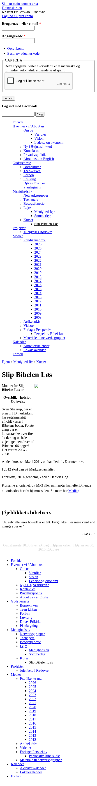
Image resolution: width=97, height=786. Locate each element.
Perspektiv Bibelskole (49, 334)
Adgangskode (13, 36)
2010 (38, 309)
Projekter (19, 228)
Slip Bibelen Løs (46, 224)
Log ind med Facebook (19, 106)
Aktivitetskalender (36, 346)
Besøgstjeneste (33, 203)
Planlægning (32, 187)
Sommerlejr (42, 216)
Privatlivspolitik (34, 155)
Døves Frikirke (34, 183)
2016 (38, 285)
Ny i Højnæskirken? (37, 146)
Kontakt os (31, 151)
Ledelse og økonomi (48, 142)
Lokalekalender (34, 350)
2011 (37, 305)
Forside (18, 122)
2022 (38, 260)
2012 (38, 301)
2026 (38, 244)
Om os (28, 130)
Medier (18, 236)
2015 (38, 289)
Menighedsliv (22, 191)
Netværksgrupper (35, 195)
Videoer (29, 325)
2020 (38, 269)
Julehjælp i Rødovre (37, 232)
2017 (38, 281)
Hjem (6, 362)
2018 (38, 277)
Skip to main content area (20, 4)
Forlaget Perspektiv (37, 330)
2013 (38, 297)
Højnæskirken (12, 8)
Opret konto (15, 48)
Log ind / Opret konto (17, 16)
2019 (38, 273)
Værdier (40, 134)
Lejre (27, 207)
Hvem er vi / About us (28, 126)
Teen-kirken (32, 171)
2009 (38, 313)
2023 (38, 256)
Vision (39, 138)
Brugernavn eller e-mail (21, 24)
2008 (38, 317)
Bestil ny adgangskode (23, 53)
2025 (38, 248)
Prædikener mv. (34, 240)
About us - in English (38, 159)
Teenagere (30, 199)
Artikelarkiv (32, 321)
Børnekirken (32, 167)
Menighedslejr (44, 212)
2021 (38, 264)
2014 (38, 293)
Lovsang (29, 179)
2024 (38, 252)
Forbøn (28, 175)
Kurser (28, 220)
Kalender (19, 342)
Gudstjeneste (22, 163)
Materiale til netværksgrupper (44, 338)
